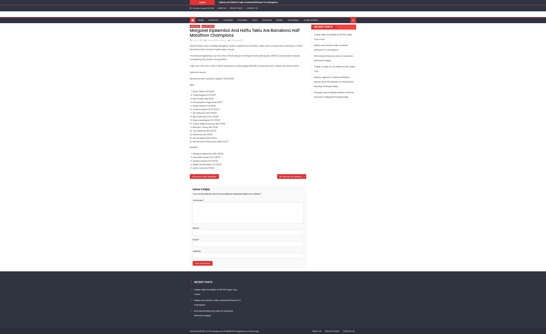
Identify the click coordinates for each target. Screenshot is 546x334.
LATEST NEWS (208, 26)
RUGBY (280, 20)
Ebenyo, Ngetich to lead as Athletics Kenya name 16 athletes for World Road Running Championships (333, 82)
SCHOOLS (267, 20)
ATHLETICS (213, 20)
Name (196, 228)
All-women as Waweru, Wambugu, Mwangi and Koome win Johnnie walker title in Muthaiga (292, 176)
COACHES (228, 20)
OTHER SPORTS (311, 20)
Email (196, 239)
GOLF (255, 20)
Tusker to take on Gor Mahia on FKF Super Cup (334, 69)
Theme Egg (253, 331)
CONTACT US (252, 8)
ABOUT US (222, 8)
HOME (201, 20)
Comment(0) (237, 40)
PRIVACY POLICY (236, 8)
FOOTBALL (243, 20)
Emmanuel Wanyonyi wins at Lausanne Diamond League (333, 58)
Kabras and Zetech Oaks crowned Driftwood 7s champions (331, 47)
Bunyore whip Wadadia (205, 176)
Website (197, 251)
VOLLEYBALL (293, 20)
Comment (199, 200)
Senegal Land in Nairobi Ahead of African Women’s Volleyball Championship (334, 94)
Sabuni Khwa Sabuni (216, 40)
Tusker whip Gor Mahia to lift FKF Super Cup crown (333, 37)
